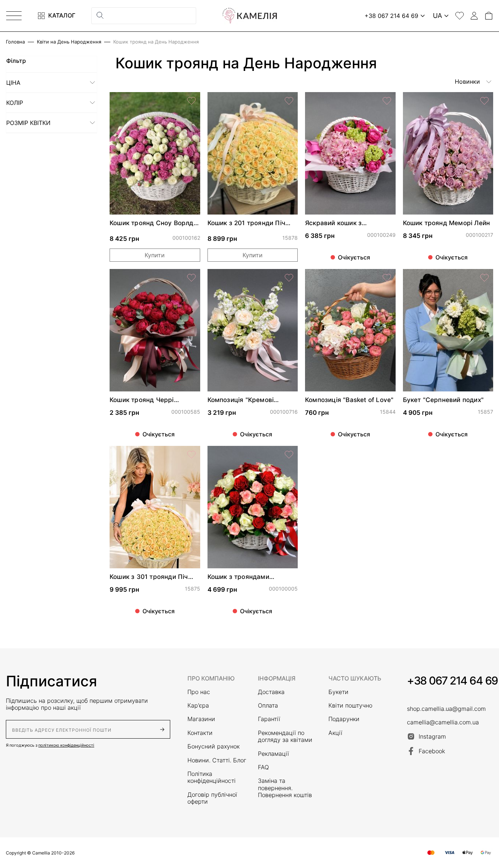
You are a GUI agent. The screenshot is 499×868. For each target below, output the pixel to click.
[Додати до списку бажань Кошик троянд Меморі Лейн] (484, 100)
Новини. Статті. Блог (216, 760)
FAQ (263, 767)
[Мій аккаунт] (474, 15)
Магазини (201, 719)
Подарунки (343, 719)
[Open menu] (14, 15)
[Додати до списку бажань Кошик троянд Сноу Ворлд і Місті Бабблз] (191, 100)
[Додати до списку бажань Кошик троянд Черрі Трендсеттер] (191, 277)
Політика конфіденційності (211, 777)
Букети (338, 692)
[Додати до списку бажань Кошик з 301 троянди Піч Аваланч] (191, 454)
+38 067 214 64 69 (452, 680)
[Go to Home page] (249, 15)
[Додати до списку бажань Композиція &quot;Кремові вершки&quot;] (289, 277)
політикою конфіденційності (66, 745)
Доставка (271, 692)
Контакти (200, 732)
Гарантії (269, 719)
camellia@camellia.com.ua (443, 722)
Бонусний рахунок (213, 746)
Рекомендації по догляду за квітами (285, 736)
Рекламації (273, 753)
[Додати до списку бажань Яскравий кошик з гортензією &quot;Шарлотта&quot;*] (386, 100)
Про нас (198, 692)
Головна (15, 42)
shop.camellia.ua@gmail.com (446, 708)
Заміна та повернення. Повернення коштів (285, 788)
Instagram (432, 736)
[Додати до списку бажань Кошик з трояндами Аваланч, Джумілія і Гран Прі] (289, 454)
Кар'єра (198, 705)
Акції (335, 732)
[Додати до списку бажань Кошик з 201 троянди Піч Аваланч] (289, 100)
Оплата (268, 705)
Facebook (432, 751)
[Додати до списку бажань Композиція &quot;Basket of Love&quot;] (386, 277)
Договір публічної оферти (212, 798)
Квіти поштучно (350, 705)
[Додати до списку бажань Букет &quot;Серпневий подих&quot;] (484, 277)
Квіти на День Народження (69, 42)
